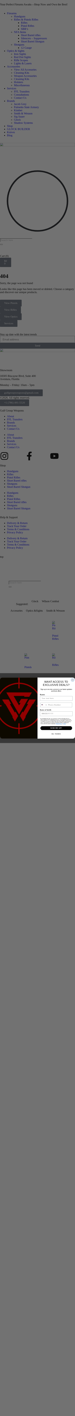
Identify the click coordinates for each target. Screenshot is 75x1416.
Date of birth (45, 710)
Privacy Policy (59, 723)
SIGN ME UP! (56, 728)
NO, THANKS (56, 734)
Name (42, 694)
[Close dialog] (72, 679)
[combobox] (43, 705)
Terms (64, 723)
